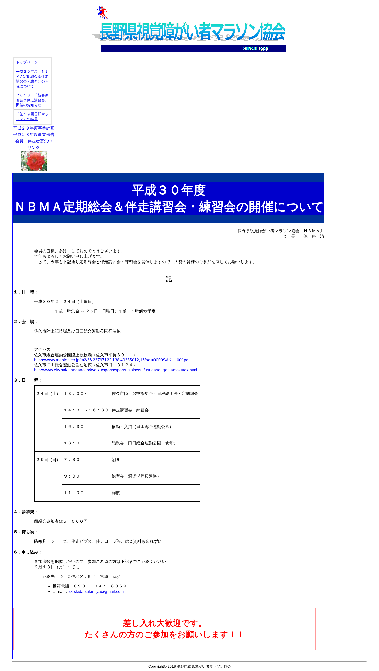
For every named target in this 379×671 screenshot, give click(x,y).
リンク (34, 147)
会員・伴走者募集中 (33, 141)
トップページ (27, 62)
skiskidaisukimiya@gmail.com (96, 591)
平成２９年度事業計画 (33, 128)
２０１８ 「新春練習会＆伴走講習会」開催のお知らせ (32, 100)
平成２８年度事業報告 (33, 134)
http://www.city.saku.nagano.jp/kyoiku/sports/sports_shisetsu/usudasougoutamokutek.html (115, 370)
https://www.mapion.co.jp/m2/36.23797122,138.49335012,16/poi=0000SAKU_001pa (111, 360)
